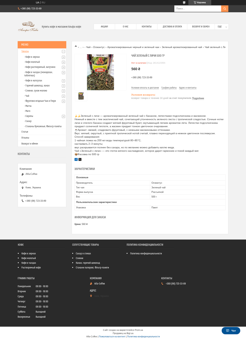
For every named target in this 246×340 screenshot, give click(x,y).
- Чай (87, 47)
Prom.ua (139, 330)
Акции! (104, 26)
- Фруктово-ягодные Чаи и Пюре (40, 101)
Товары (25, 51)
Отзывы (25, 137)
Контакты (147, 26)
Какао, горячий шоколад (88, 263)
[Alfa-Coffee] (28, 27)
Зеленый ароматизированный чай (182, 47)
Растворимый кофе (31, 267)
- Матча (28, 106)
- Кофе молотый (32, 62)
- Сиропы (28, 116)
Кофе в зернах (28, 253)
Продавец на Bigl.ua (123, 333)
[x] (80, 160)
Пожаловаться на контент (112, 336)
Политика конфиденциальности (146, 253)
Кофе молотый (28, 258)
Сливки (79, 258)
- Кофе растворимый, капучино (39, 67)
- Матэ (27, 111)
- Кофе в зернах (32, 57)
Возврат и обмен (201, 26)
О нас (125, 26)
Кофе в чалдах (28, 263)
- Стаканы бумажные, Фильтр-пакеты (43, 126)
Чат (233, 330)
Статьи (24, 131)
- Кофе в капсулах (33, 80)
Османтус (99, 47)
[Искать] (224, 8)
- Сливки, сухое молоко (35, 90)
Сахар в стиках (83, 253)
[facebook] (76, 160)
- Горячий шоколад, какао (37, 85)
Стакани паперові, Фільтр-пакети (92, 267)
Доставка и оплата (172, 26)
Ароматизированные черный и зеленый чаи (133, 47)
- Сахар (28, 121)
